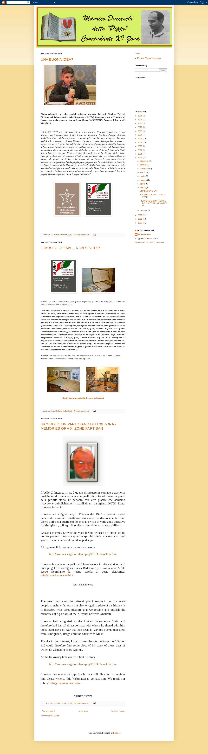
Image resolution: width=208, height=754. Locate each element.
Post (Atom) (54, 716)
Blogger (116, 733)
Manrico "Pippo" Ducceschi (149, 58)
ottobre (143, 165)
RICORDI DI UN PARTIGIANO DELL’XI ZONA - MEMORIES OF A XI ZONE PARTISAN (78, 426)
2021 (140, 131)
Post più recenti (48, 711)
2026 (140, 116)
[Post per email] (94, 235)
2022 (140, 127)
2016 (140, 150)
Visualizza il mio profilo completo (149, 242)
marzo (143, 188)
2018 (140, 142)
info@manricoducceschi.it (57, 575)
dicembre (144, 161)
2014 (140, 157)
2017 (140, 146)
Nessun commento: (82, 235)
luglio (142, 176)
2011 (140, 223)
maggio (143, 180)
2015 (140, 154)
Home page (83, 711)
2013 (140, 215)
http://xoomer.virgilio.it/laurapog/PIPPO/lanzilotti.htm (83, 554)
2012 (140, 219)
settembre (144, 169)
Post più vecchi (117, 711)
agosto (143, 172)
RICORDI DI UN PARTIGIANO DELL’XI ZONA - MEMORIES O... (153, 203)
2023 (140, 123)
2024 (140, 120)
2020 (140, 135)
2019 (140, 139)
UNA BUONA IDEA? (57, 59)
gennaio (144, 210)
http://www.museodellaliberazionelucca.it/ (83, 398)
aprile (143, 184)
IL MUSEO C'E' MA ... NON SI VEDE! (70, 248)
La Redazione (144, 234)
